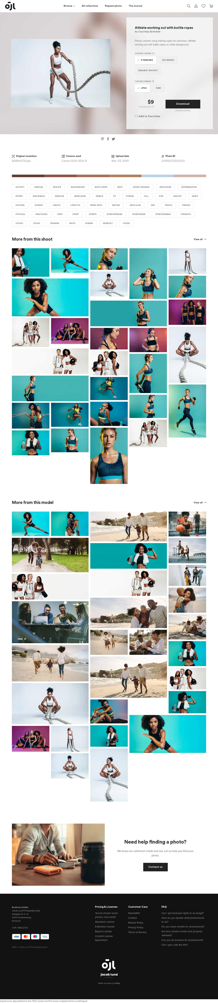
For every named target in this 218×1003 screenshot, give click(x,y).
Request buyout (148, 71)
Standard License (104, 921)
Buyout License (103, 931)
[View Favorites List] (203, 5)
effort (19, 196)
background (78, 187)
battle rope (101, 187)
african (38, 187)
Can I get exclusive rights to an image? (182, 913)
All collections (90, 6)
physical (20, 214)
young (126, 223)
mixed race (96, 205)
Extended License (105, 926)
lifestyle (75, 205)
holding (20, 205)
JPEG (144, 88)
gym (161, 196)
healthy (177, 196)
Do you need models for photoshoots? (182, 926)
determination (189, 187)
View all (198, 239)
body (120, 187)
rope (60, 214)
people (168, 205)
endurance (39, 196)
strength (186, 214)
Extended (168, 60)
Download (182, 104)
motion (116, 205)
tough (36, 223)
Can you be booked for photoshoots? (182, 940)
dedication (165, 187)
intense (39, 205)
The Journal (135, 6)
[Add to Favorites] (47, 250)
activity (20, 187)
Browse (68, 6)
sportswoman (163, 214)
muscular (135, 205)
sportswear (138, 214)
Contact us (155, 867)
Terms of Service (137, 932)
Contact (132, 917)
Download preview (182, 110)
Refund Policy (135, 922)
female (99, 196)
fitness (130, 196)
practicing (41, 214)
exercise (59, 196)
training (54, 223)
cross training (141, 187)
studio (19, 223)
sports (93, 214)
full (146, 196)
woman (89, 223)
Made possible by (109, 983)
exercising (80, 196)
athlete (57, 187)
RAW (158, 88)
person (186, 205)
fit (114, 196)
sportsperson (114, 214)
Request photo (113, 6)
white (72, 223)
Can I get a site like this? (174, 944)
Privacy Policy (135, 927)
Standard (147, 60)
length (56, 205)
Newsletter (134, 913)
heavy (195, 196)
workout (108, 223)
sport (76, 214)
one (153, 205)
